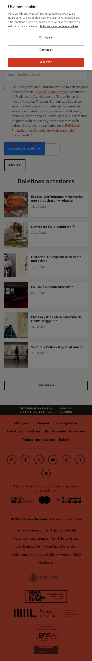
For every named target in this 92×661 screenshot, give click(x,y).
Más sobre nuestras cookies (59, 26)
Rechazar (46, 50)
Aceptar (46, 62)
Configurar (46, 38)
